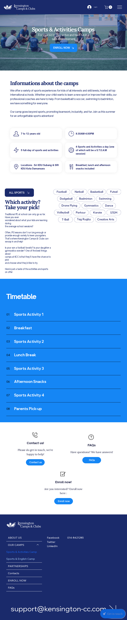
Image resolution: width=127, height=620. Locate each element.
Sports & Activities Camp (21, 551)
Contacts (13, 573)
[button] (109, 7)
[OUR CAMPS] (38, 544)
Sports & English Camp (20, 558)
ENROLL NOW (17, 580)
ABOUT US (15, 537)
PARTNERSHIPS (18, 566)
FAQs (11, 587)
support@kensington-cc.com (58, 608)
